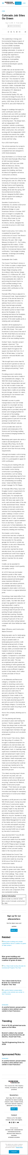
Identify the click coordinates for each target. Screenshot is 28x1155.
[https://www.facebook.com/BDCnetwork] (9, 1122)
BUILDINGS (14, 1135)
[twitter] (14, 32)
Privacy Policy (19, 1147)
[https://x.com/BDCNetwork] (16, 1122)
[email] (19, 32)
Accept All (14, 1151)
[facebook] (8, 32)
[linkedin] (11, 32)
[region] (14, 1148)
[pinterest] (17, 32)
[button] (3, 3)
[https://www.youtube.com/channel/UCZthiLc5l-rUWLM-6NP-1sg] (18, 1122)
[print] (25, 32)
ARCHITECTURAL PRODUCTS (14, 1133)
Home (3, 11)
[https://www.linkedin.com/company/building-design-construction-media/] (14, 1122)
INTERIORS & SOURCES (14, 1137)
